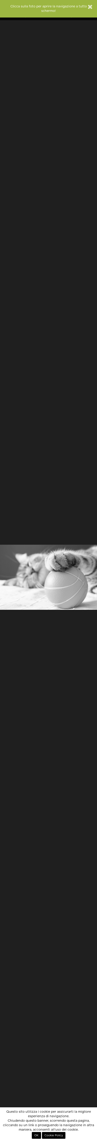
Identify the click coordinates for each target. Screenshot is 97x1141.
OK (36, 1135)
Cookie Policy (53, 1135)
